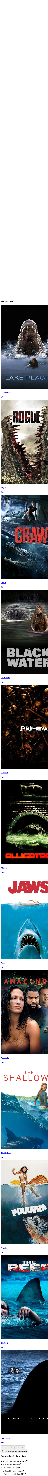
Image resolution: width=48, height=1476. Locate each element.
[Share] (3, 65)
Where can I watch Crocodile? (13, 1474)
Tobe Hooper (20, 78)
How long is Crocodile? (11, 1468)
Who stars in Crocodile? (11, 1465)
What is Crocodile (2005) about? (14, 1461)
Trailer (6, 84)
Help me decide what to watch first (15, 1451)
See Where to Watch (8, 245)
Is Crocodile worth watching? (13, 1471)
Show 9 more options (11, 186)
